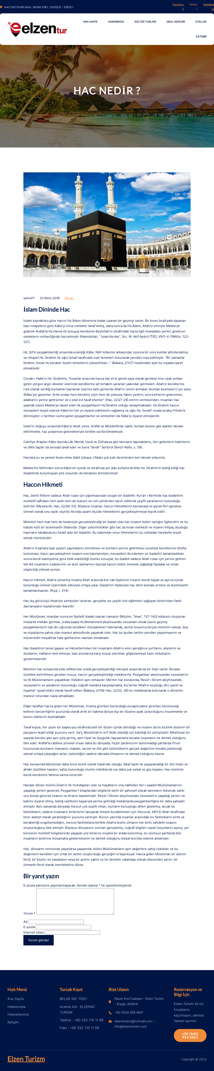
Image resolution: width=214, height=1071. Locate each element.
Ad (25, 922)
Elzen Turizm (26, 1058)
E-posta (29, 927)
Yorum (29, 913)
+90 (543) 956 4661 (190, 1035)
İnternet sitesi (33, 932)
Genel (69, 298)
